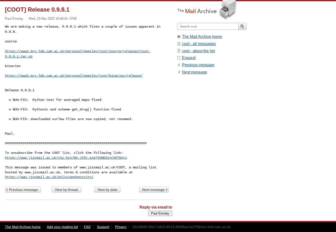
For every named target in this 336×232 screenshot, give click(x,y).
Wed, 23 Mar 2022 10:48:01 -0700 (53, 18)
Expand (189, 58)
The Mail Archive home (202, 37)
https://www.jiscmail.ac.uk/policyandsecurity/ (49, 177)
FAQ (87, 227)
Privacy (120, 227)
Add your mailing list (62, 227)
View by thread (66, 190)
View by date (107, 190)
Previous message (23, 190)
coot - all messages (199, 44)
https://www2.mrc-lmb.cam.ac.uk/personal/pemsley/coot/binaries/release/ (74, 76)
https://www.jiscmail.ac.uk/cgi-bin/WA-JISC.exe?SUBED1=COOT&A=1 (66, 158)
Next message (153, 190)
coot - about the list (198, 51)
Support (103, 227)
